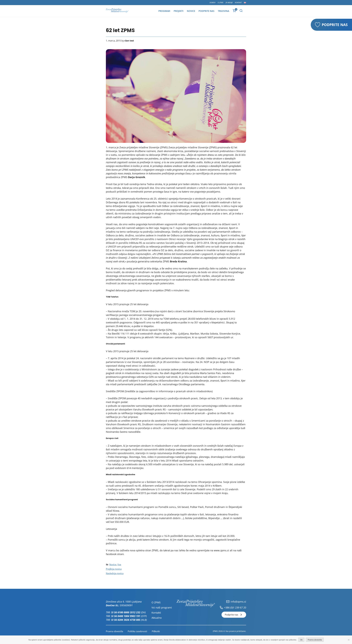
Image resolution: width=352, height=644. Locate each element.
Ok (301, 640)
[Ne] (348, 639)
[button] (241, 10)
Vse (119, 564)
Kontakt (238, 2)
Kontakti (156, 612)
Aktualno (157, 617)
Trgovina (223, 11)
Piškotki (156, 631)
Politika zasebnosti (137, 631)
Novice (191, 11)
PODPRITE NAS (335, 24)
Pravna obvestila (114, 631)
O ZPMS (220, 2)
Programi (164, 11)
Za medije (229, 2)
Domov (212, 2)
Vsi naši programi (162, 607)
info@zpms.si (238, 601)
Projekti (178, 11)
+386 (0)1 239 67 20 (235, 607)
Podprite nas (206, 11)
